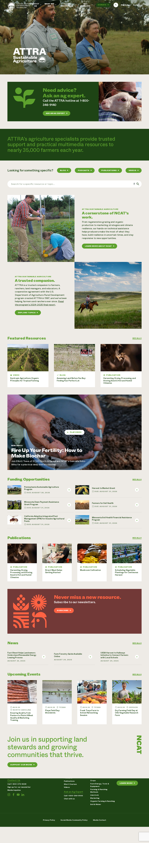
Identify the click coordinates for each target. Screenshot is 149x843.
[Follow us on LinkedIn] (22, 794)
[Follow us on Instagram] (8, 794)
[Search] (115, 5)
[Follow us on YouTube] (18, 794)
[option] (136, 5)
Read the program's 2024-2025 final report (39, 303)
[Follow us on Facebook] (13, 794)
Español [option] (136, 5)
